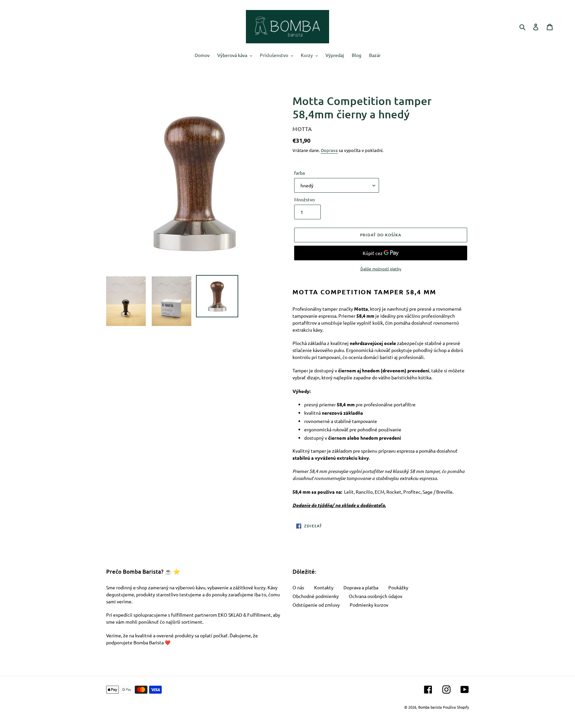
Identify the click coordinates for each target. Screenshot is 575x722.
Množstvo (304, 199)
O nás (298, 587)
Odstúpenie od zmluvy (316, 605)
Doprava (329, 150)
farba (299, 173)
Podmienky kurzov (369, 605)
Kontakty (323, 587)
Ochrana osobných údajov (375, 596)
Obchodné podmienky (315, 596)
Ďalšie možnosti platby (380, 268)
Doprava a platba (360, 587)
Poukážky (398, 587)
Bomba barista (430, 707)
